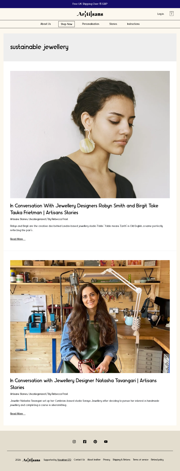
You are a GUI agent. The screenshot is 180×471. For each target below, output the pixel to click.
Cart (171, 13)
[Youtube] (106, 441)
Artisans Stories (19, 219)
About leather (94, 460)
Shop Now (66, 24)
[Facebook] (84, 441)
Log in (161, 13)
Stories (113, 24)
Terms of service (140, 460)
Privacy (106, 460)
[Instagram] (74, 441)
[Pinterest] (95, 441)
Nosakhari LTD (64, 460)
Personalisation (90, 24)
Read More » (17, 239)
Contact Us (79, 460)
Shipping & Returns (121, 460)
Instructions (133, 24)
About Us (45, 24)
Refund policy (157, 460)
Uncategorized (37, 219)
